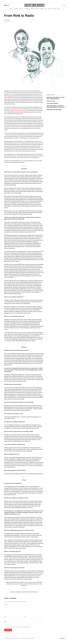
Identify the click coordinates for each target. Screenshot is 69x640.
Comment (6, 604)
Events (54, 8)
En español (16, 8)
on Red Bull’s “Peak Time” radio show (18, 110)
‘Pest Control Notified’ (52, 103)
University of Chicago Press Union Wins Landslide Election (56, 98)
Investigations (26, 8)
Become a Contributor (34, 8)
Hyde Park (13, 108)
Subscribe (50, 8)
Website (5, 621)
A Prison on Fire (51, 101)
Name (5, 616)
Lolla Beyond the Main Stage (54, 109)
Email (25, 616)
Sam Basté (7, 19)
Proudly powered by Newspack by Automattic (27, 638)
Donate (58, 8)
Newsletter (41, 8)
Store (46, 8)
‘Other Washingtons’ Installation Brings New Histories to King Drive (56, 106)
